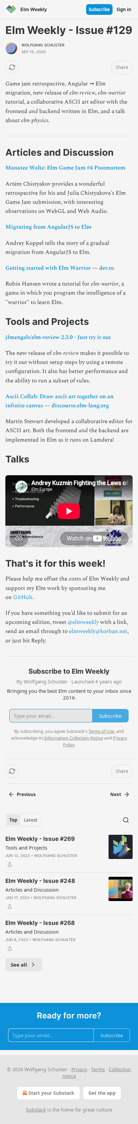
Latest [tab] (31, 820)
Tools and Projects (26, 847)
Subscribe (99, 9)
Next (115, 794)
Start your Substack (51, 1093)
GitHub (22, 597)
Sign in (124, 9)
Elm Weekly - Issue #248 (40, 880)
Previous (26, 794)
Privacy (79, 1069)
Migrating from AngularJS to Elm (48, 227)
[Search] (126, 820)
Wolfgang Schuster (42, 45)
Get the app (102, 1093)
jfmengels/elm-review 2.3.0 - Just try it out (58, 337)
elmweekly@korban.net (98, 631)
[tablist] (23, 820)
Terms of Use (101, 731)
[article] (69, 851)
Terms (98, 1069)
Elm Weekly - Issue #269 (40, 838)
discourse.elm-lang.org (80, 405)
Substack (36, 1110)
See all (19, 964)
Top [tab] (13, 820)
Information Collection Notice (73, 738)
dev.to (106, 268)
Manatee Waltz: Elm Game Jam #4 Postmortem (65, 167)
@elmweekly (83, 622)
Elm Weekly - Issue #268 (40, 923)
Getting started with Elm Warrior (48, 268)
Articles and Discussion (32, 889)
